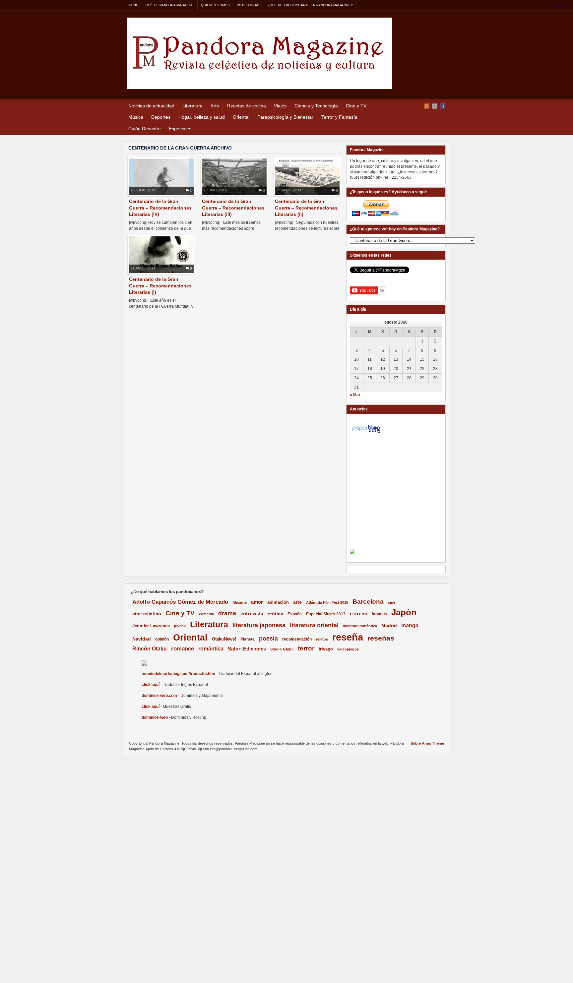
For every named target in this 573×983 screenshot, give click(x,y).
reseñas (380, 638)
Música (135, 117)
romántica (210, 648)
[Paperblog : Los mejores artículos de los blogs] (366, 433)
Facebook (442, 106)
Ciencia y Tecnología (316, 105)
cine (391, 602)
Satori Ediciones (247, 648)
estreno (358, 613)
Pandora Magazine (259, 53)
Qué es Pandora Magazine (170, 5)
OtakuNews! (224, 639)
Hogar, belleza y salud (201, 117)
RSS (426, 106)
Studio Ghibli (281, 649)
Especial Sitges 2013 (326, 614)
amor (257, 602)
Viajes (280, 105)
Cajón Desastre (144, 128)
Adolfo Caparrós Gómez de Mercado (180, 602)
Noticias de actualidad (151, 105)
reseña (347, 637)
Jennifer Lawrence (151, 625)
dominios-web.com (159, 695)
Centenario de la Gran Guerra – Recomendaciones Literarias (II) (306, 208)
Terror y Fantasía (339, 117)
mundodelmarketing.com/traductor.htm (178, 673)
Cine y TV (356, 105)
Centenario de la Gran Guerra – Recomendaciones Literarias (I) (160, 285)
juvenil (180, 626)
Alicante (239, 602)
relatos (322, 639)
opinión (162, 639)
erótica (275, 613)
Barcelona (368, 601)
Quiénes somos (215, 5)
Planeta (247, 639)
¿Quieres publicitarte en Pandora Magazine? (310, 5)
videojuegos (348, 649)
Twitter (434, 106)
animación (278, 602)
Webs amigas (249, 5)
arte (297, 602)
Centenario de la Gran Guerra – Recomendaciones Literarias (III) (233, 208)
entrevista (251, 613)
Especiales (180, 128)
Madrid (389, 625)
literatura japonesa (259, 625)
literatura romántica (360, 626)
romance (182, 648)
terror (306, 648)
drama (227, 613)
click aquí (150, 684)
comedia (206, 614)
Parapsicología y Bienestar (285, 117)
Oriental (241, 117)
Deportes (160, 117)
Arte (215, 105)
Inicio (133, 5)
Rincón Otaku (149, 648)
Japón (403, 612)
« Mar (355, 395)
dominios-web (155, 717)
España (294, 614)
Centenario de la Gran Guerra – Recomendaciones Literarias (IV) (160, 208)
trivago (326, 648)
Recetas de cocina (246, 105)
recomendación (297, 639)
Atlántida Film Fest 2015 (327, 602)
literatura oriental (314, 625)
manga (409, 625)
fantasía (379, 614)
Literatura (192, 105)
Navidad (141, 639)
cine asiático (146, 613)
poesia (268, 638)
